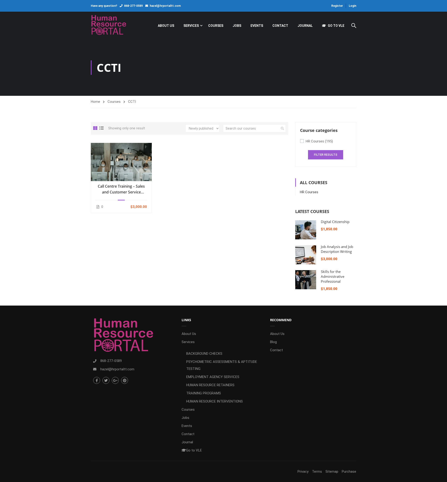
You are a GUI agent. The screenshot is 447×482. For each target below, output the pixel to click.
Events (257, 26)
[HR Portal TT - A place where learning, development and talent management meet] (108, 25)
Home (95, 102)
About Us (166, 26)
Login (352, 5)
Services (191, 26)
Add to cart (121, 162)
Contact (280, 26)
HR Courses (319, 141)
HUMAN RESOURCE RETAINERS (210, 385)
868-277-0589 (133, 5)
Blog (273, 342)
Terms (317, 471)
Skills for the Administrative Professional (332, 276)
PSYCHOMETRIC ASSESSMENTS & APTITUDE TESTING (221, 365)
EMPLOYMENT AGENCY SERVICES (212, 377)
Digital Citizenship (335, 221)
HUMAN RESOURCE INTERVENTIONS (214, 401)
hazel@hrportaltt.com (165, 5)
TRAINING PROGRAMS (203, 393)
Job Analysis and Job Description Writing (337, 249)
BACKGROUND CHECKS (204, 353)
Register (337, 5)
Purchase (349, 471)
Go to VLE (336, 26)
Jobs (237, 26)
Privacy (303, 471)
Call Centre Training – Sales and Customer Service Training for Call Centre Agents (121, 189)
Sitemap (331, 471)
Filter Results (325, 154)
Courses (215, 26)
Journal (305, 26)
